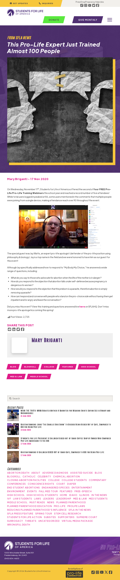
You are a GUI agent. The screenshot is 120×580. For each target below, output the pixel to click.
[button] (46, 3)
